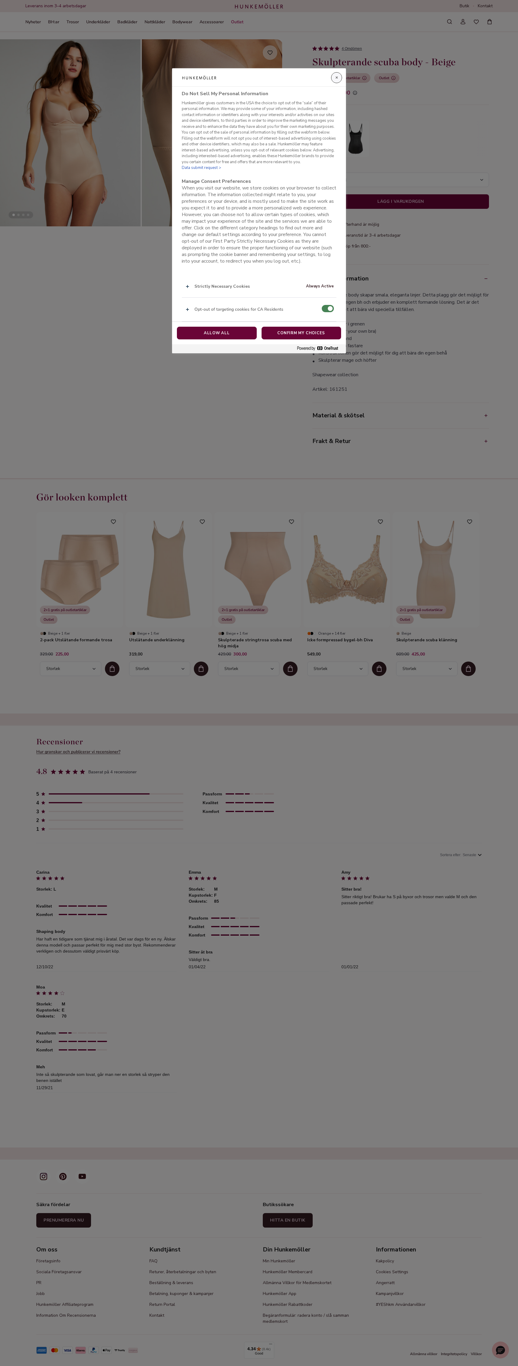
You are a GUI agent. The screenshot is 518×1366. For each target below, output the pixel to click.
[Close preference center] (336, 78)
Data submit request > (201, 167)
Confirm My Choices (301, 333)
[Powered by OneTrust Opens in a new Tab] (320, 348)
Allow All (217, 333)
